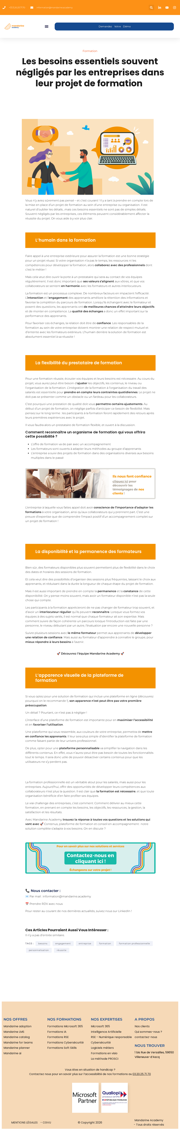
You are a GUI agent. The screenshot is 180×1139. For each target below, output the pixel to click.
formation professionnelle (134, 943)
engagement (63, 943)
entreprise (85, 943)
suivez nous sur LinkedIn (113, 911)
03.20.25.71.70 (142, 1074)
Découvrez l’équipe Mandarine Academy (90, 653)
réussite (61, 950)
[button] (151, 7)
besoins (42, 943)
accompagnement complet (128, 516)
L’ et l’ (46, 297)
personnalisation (39, 950)
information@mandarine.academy (67, 896)
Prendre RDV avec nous (46, 903)
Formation (90, 51)
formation (105, 943)
